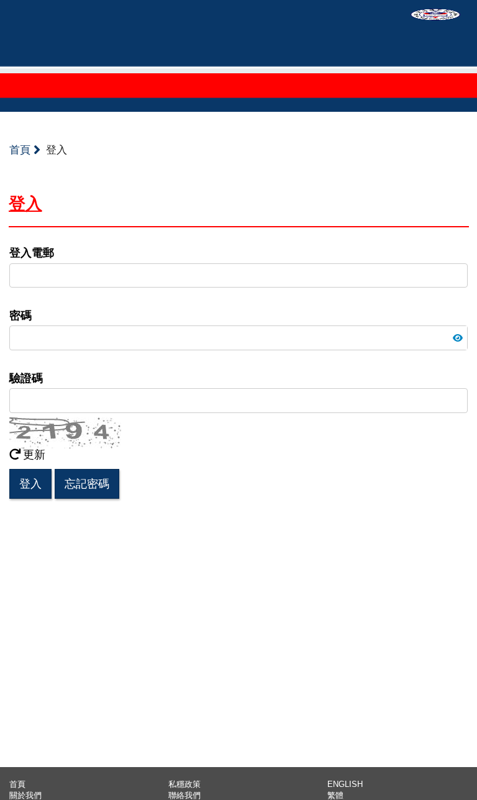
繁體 (335, 795)
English (345, 784)
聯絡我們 (184, 795)
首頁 (21, 150)
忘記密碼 (87, 484)
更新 (34, 454)
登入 (30, 484)
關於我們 (25, 795)
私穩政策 (184, 784)
